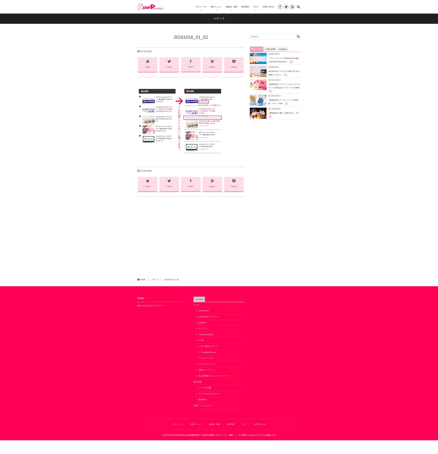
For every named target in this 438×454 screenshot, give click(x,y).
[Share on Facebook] (280, 7)
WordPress (204, 311)
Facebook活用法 (206, 334)
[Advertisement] (191, 231)
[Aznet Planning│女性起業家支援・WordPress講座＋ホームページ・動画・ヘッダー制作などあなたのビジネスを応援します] (150, 6)
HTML (201, 340)
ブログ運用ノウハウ (208, 346)
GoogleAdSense (208, 352)
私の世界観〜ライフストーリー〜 (214, 376)
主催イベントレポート (203, 405)
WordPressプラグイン (209, 317)
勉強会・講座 (231, 7)
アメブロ (203, 328)
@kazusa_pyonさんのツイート (151, 305)
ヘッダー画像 (205, 388)
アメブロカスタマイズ (209, 394)
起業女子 (203, 322)
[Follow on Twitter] (286, 7)
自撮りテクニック (207, 370)
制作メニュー (216, 7)
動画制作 (203, 399)
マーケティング (206, 358)
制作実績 (197, 382)
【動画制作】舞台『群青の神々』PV (283, 113)
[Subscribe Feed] (292, 7)
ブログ (196, 305)
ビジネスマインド (207, 364)
